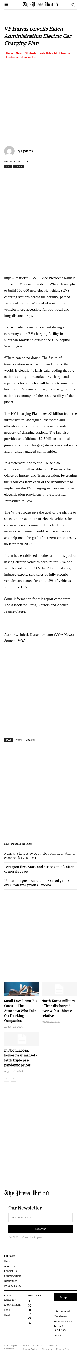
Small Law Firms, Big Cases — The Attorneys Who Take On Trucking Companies (20, 1011)
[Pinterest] (69, 175)
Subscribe (40, 1228)
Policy (57, 1335)
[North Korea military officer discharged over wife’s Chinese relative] (59, 989)
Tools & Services (63, 1321)
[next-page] (13, 1079)
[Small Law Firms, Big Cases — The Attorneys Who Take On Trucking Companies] (21, 989)
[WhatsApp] (50, 175)
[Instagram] (29, 1313)
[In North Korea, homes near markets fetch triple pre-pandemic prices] (21, 1039)
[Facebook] (21, 175)
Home (9, 53)
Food (7, 1310)
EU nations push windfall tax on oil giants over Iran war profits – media (36, 882)
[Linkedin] (59, 175)
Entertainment (12, 1305)
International (62, 1311)
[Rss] (29, 1322)
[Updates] (10, 151)
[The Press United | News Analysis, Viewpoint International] (46, 4)
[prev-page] (6, 1079)
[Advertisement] (40, 102)
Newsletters (60, 1316)
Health (8, 1315)
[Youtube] (29, 1318)
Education (10, 1299)
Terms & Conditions (60, 1328)
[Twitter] (29, 1305)
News (19, 53)
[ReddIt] (40, 175)
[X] (31, 175)
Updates (27, 151)
